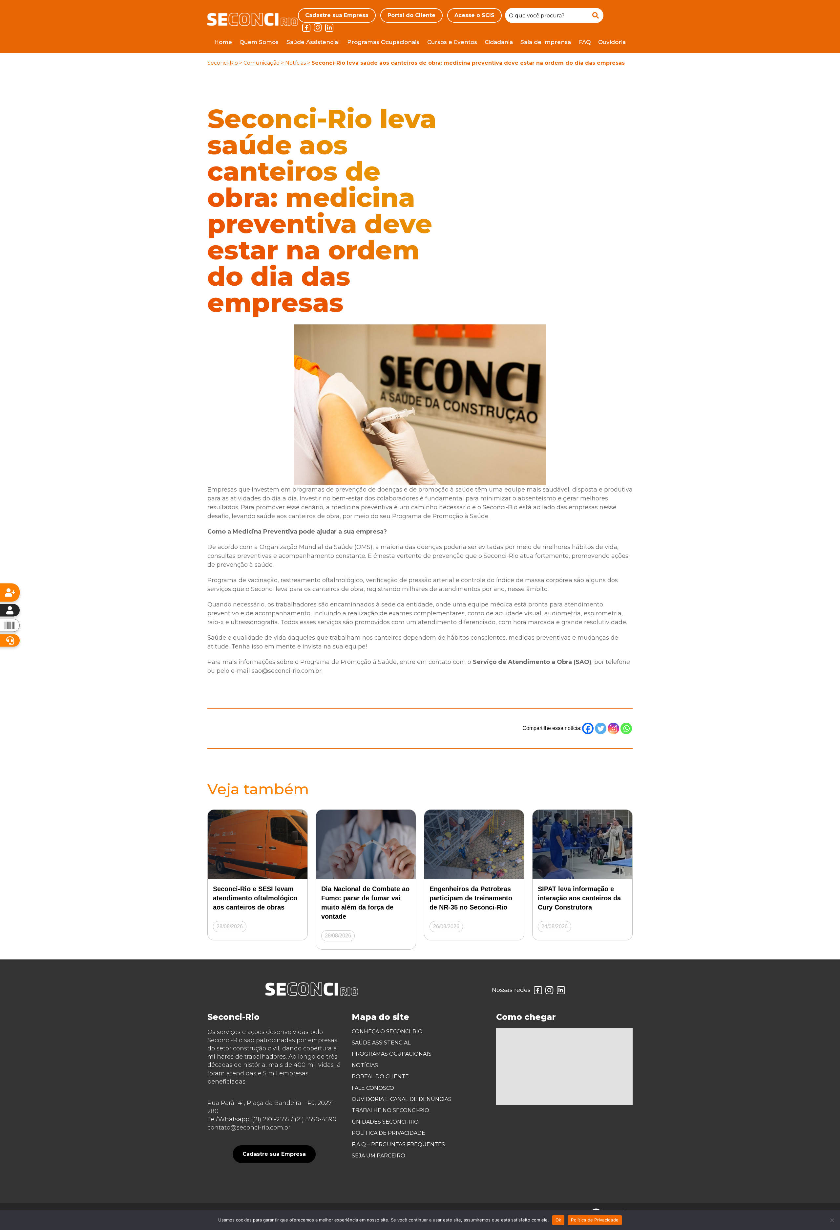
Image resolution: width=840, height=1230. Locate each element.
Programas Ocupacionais (383, 42)
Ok (558, 1219)
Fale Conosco (373, 1088)
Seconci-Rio (222, 63)
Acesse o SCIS (474, 15)
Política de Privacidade (388, 1133)
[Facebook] (588, 728)
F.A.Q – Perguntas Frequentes (398, 1144)
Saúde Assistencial (313, 42)
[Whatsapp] (626, 728)
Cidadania (499, 42)
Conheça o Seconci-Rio (387, 1031)
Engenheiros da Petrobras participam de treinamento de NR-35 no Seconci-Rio (471, 898)
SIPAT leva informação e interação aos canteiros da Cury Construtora (579, 898)
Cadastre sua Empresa (336, 15)
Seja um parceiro (378, 1156)
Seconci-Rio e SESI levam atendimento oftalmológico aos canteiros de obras (255, 898)
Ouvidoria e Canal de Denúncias (402, 1099)
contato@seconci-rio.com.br (248, 1127)
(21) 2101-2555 (270, 1119)
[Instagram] (613, 728)
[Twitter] (600, 728)
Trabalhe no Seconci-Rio (390, 1110)
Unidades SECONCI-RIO (385, 1122)
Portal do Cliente (411, 15)
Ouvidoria (612, 42)
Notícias (295, 63)
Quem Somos (259, 42)
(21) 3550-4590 (315, 1119)
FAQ (585, 42)
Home (223, 42)
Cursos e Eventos (452, 42)
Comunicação (261, 63)
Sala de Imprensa (545, 42)
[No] (832, 1220)
